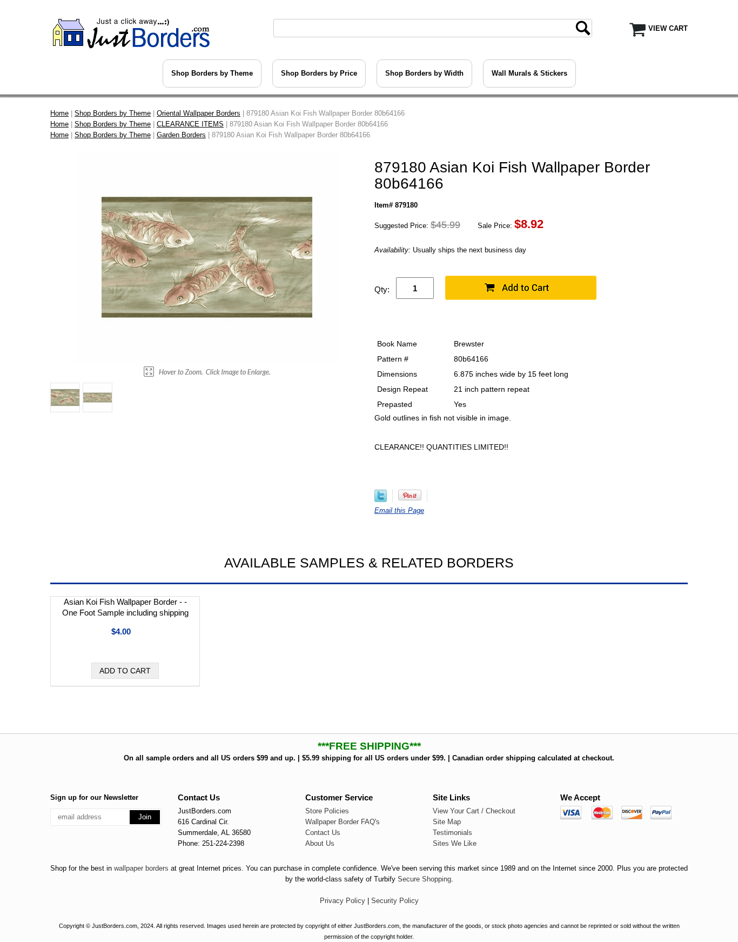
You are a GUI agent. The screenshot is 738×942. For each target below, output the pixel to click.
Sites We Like (455, 843)
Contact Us (322, 833)
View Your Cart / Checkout (474, 811)
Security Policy (395, 901)
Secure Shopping (424, 879)
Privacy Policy (342, 901)
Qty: (382, 289)
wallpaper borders (141, 868)
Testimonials (452, 833)
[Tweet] (380, 500)
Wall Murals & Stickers (529, 73)
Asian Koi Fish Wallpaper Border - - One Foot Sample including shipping (125, 607)
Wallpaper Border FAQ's (342, 822)
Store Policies (327, 811)
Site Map (447, 822)
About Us (319, 843)
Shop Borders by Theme (212, 73)
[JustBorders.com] (130, 32)
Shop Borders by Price (319, 73)
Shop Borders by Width (424, 73)
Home (59, 113)
